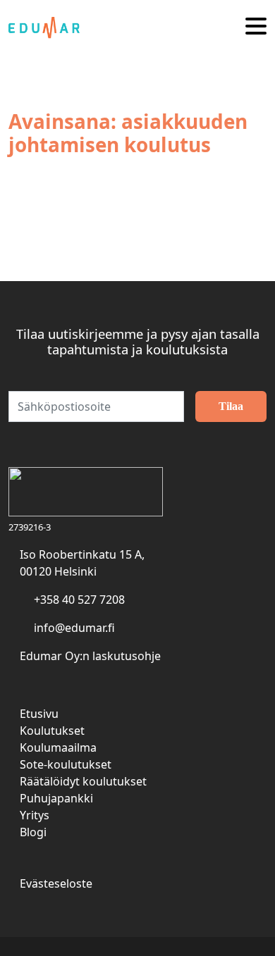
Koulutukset (52, 730)
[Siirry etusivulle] (49, 26)
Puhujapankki (56, 798)
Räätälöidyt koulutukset (83, 781)
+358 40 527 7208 (79, 599)
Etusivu (39, 713)
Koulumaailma (58, 747)
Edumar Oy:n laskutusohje (90, 656)
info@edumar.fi (74, 627)
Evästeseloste (56, 883)
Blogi (33, 832)
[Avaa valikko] (256, 27)
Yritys (34, 815)
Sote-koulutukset (65, 764)
